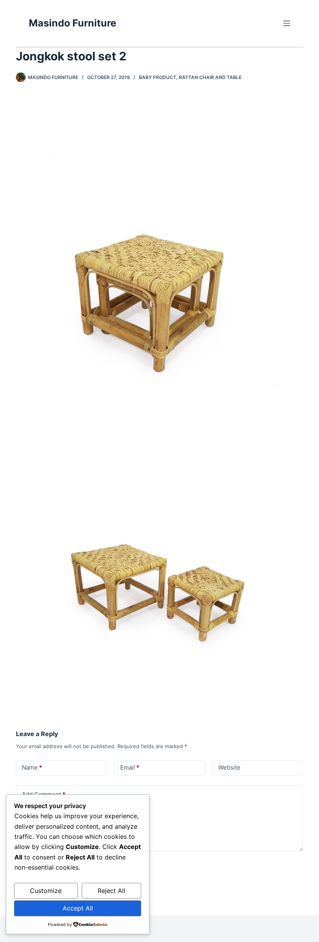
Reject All (111, 891)
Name (32, 767)
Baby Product (157, 77)
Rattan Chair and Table (210, 77)
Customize (45, 891)
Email (129, 767)
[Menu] (286, 23)
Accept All (78, 908)
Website (229, 767)
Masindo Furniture (72, 23)
